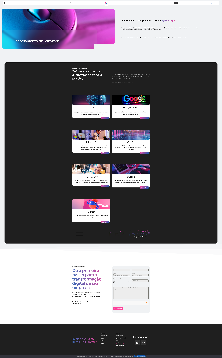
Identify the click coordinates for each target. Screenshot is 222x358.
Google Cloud (130, 107)
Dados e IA (118, 340)
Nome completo (116, 268)
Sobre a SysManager (104, 335)
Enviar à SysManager (118, 308)
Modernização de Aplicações (121, 337)
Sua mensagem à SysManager (118, 286)
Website (133, 273)
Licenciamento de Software (121, 343)
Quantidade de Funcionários (118, 278)
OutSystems (91, 176)
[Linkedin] (137, 342)
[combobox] (140, 280)
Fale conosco (80, 234)
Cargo (133, 278)
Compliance (103, 340)
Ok (134, 356)
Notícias (102, 338)
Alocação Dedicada (120, 345)
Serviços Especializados (120, 342)
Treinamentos (119, 347)
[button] (104, 46)
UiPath (91, 211)
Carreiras (102, 343)
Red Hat (130, 176)
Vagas (102, 341)
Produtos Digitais (119, 335)
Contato (102, 345)
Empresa (114, 273)
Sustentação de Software (121, 338)
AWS (91, 107)
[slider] (114, 280)
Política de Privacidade (141, 356)
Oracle (130, 142)
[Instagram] (143, 342)
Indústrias (102, 336)
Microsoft (91, 142)
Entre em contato (215, 3)
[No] (220, 356)
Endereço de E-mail (135, 268)
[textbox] (139, 281)
